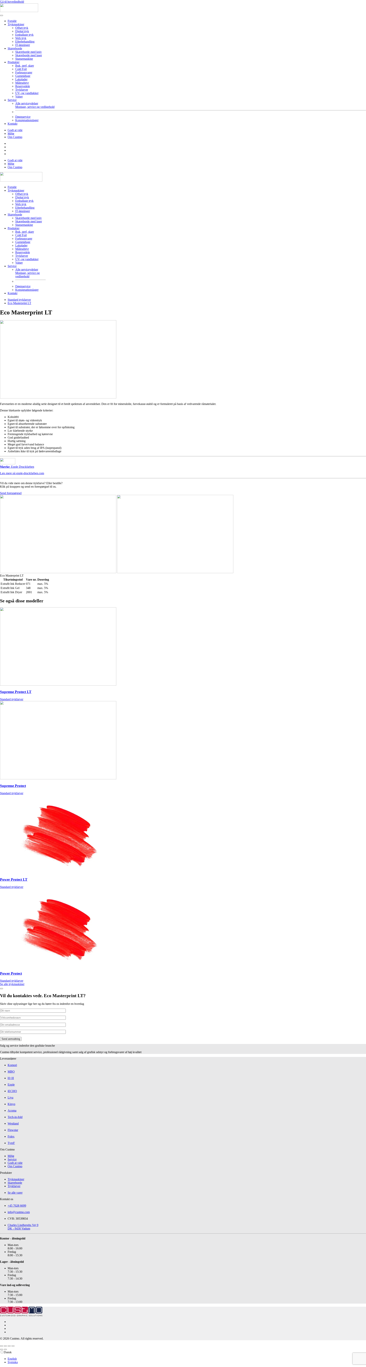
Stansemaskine (24, 58)
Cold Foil (21, 69)
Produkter (13, 62)
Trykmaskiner (16, 24)
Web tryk (20, 38)
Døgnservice (22, 116)
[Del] (9, 1346)
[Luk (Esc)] (12, 1346)
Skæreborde (15, 48)
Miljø (11, 133)
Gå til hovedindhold (12, 1)
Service (12, 100)
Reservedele (22, 86)
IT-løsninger (22, 45)
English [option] (12, 1358)
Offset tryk (21, 27)
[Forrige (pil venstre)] (1, 1349)
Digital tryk (22, 31)
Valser (19, 96)
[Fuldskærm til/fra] (5, 1346)
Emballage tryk (24, 34)
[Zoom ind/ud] (1, 1346)
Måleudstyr (22, 82)
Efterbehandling (25, 41)
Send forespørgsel (11, 493)
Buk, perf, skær (24, 65)
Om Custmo (15, 137)
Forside (12, 21)
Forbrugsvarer (23, 72)
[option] (187, 1359)
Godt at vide (15, 130)
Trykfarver (21, 89)
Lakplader (21, 79)
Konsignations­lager (27, 120)
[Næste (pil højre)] (5, 1349)
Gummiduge (22, 76)
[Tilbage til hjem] (19, 11)
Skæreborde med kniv (28, 51)
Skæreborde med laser (28, 55)
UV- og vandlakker (27, 93)
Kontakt (12, 123)
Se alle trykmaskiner (12, 984)
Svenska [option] (13, 1362)
